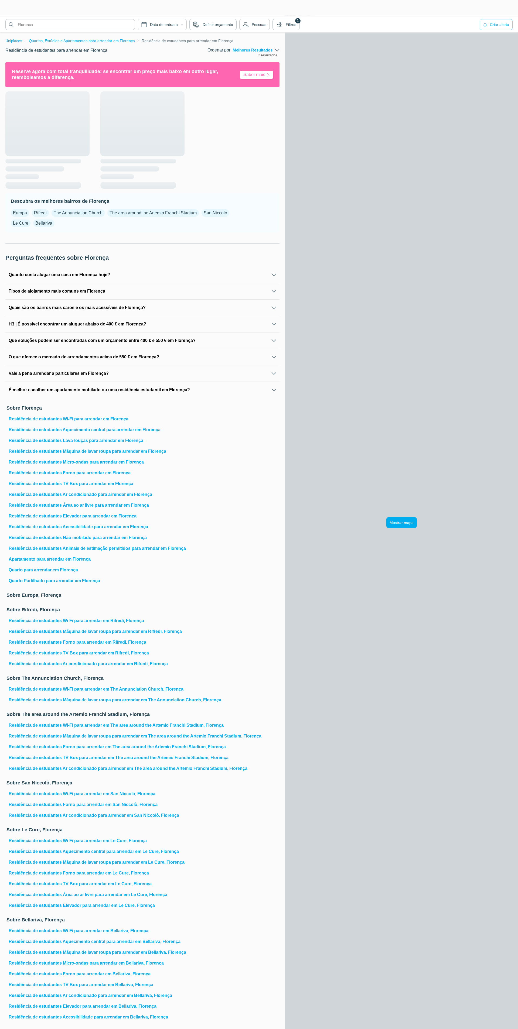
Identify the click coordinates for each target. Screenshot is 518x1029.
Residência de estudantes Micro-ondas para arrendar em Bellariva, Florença (86, 963)
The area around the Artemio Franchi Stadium (153, 213)
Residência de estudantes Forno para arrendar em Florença (70, 473)
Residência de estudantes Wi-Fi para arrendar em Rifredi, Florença (76, 620)
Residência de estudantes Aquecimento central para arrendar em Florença (85, 429)
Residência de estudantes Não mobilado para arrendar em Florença (78, 537)
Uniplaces (13, 41)
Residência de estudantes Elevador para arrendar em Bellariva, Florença (82, 1006)
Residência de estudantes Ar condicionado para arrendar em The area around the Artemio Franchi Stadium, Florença (128, 768)
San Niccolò (215, 213)
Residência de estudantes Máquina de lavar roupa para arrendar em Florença (87, 451)
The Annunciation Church (78, 213)
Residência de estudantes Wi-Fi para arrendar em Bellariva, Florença (78, 930)
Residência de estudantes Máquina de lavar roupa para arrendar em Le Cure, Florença (97, 862)
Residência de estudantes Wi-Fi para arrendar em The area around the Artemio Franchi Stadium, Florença (116, 725)
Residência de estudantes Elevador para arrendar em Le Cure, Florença (82, 905)
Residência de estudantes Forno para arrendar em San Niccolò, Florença (83, 804)
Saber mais (254, 74)
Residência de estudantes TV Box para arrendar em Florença (71, 483)
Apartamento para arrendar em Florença (50, 559)
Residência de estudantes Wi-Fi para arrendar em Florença (68, 419)
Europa (20, 213)
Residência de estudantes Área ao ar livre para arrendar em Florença (79, 505)
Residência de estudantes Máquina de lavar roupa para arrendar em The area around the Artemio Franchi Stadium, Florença (135, 736)
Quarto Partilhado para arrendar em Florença (54, 580)
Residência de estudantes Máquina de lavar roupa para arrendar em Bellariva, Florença (97, 952)
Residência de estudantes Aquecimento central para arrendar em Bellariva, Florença (94, 941)
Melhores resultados (252, 50)
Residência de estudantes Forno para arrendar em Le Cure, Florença (79, 873)
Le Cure (20, 223)
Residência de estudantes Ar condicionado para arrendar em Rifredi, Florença (88, 663)
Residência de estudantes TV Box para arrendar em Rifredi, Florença (79, 653)
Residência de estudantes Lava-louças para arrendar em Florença (76, 440)
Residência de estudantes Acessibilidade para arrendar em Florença (78, 526)
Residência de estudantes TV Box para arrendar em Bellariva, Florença (81, 984)
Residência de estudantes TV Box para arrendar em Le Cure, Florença (80, 883)
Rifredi (40, 213)
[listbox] (256, 50)
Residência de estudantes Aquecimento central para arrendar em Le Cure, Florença (94, 851)
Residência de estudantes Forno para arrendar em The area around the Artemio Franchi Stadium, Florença (117, 747)
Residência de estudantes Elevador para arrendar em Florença (73, 516)
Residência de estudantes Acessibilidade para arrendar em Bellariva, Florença (88, 1017)
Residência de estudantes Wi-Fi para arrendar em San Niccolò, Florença (82, 793)
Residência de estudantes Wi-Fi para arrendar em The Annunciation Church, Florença (96, 689)
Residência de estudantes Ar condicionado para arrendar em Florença (80, 494)
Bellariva (43, 223)
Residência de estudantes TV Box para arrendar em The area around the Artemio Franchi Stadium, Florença (119, 757)
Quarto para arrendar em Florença (43, 570)
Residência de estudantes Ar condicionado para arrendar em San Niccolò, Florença (94, 815)
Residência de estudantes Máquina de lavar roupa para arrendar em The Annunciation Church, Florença (115, 700)
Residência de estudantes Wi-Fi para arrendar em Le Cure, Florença (78, 840)
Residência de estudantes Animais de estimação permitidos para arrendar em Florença (97, 548)
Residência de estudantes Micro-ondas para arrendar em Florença (76, 462)
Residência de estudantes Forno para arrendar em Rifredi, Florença (77, 642)
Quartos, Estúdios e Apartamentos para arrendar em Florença (82, 41)
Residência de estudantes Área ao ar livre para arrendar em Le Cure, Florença (88, 894)
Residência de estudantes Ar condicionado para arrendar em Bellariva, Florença (90, 995)
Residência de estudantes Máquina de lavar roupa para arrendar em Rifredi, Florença (95, 631)
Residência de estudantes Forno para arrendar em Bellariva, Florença (80, 974)
